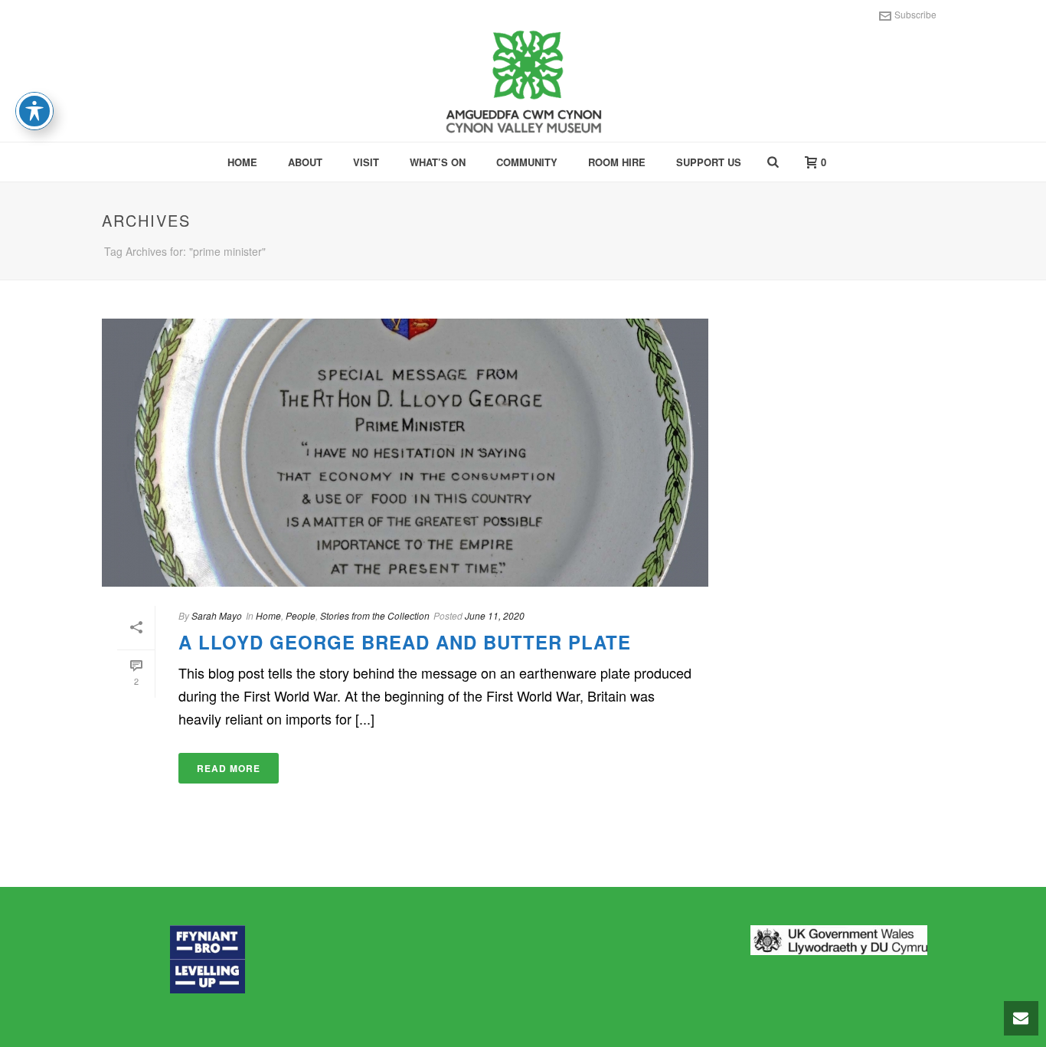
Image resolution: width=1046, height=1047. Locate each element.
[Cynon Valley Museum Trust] (523, 84)
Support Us (708, 162)
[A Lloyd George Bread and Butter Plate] (405, 453)
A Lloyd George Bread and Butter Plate (404, 642)
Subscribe (915, 14)
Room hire (617, 162)
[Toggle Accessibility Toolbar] (34, 111)
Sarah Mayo (216, 615)
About (305, 162)
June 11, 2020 (495, 615)
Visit (366, 162)
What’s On (438, 162)
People (300, 615)
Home (242, 162)
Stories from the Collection (375, 615)
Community (526, 162)
